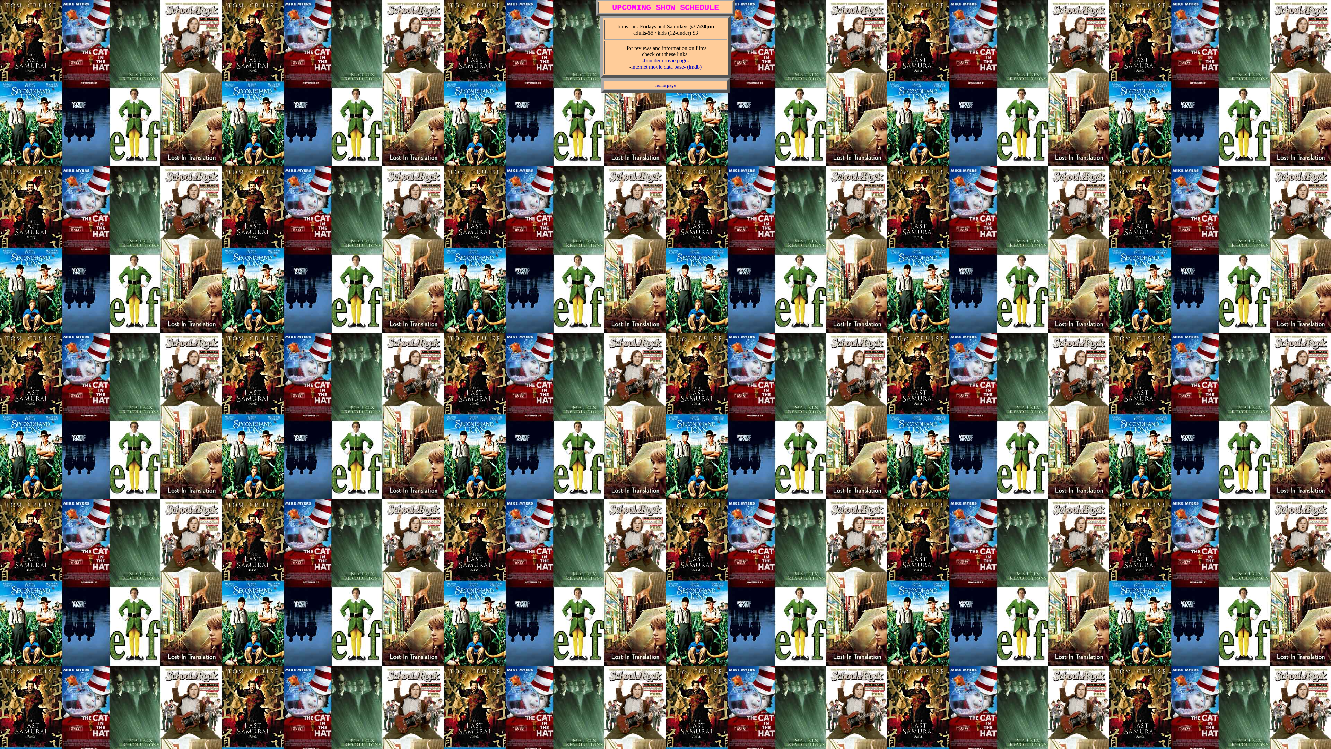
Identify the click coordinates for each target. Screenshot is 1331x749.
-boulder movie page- (665, 60)
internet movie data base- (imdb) (666, 67)
